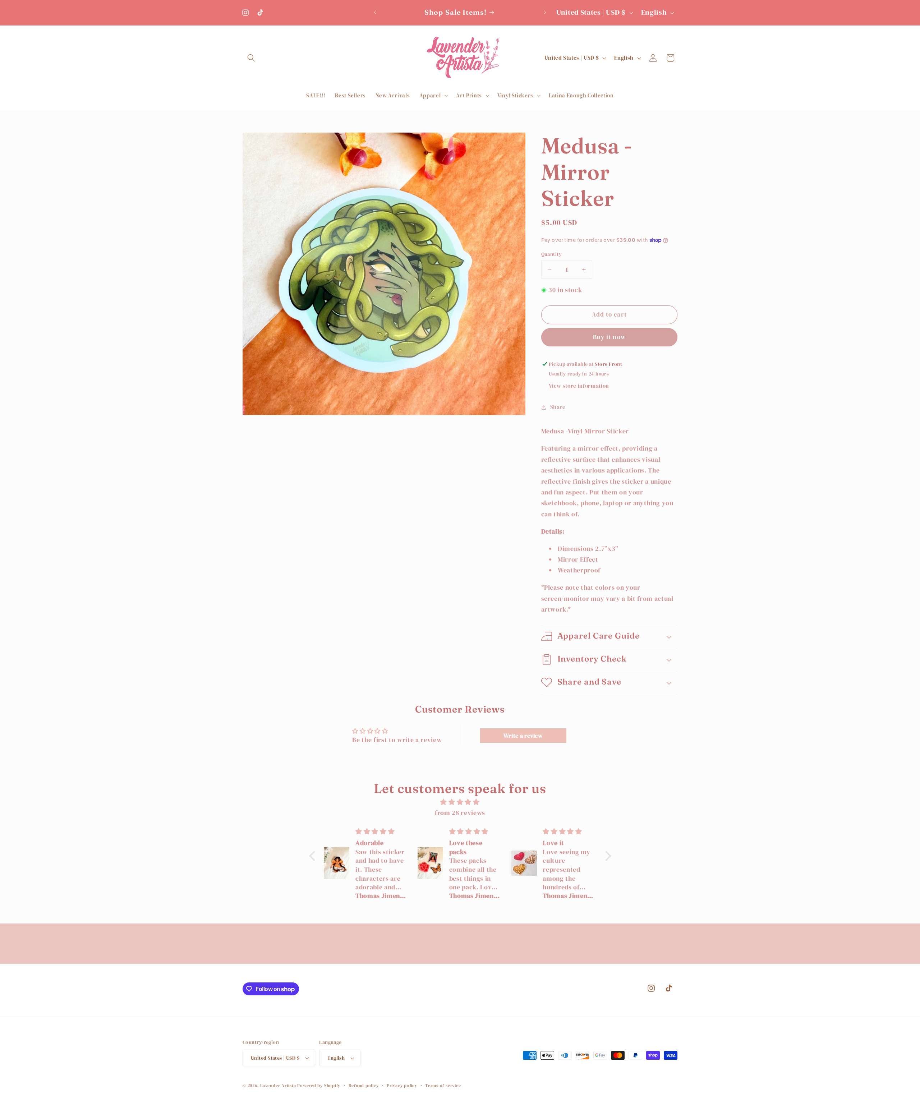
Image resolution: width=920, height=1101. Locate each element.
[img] (460, 802)
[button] (251, 57)
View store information (579, 386)
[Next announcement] (545, 12)
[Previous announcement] (375, 12)
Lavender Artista (278, 1085)
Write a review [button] (523, 736)
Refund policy (364, 1085)
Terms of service (443, 1085)
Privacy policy (402, 1085)
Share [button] (558, 407)
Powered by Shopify (318, 1085)
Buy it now (609, 337)
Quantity (551, 254)
